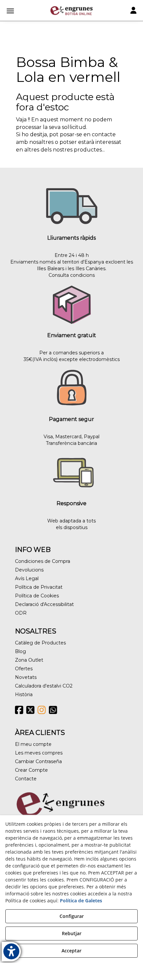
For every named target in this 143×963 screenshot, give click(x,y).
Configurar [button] (72, 916)
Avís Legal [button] (27, 578)
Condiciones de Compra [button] (42, 561)
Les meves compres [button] (39, 753)
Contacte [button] (26, 779)
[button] (71, 10)
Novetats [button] (26, 677)
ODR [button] (21, 613)
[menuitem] (71, 561)
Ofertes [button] (24, 669)
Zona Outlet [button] (29, 660)
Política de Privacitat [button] (39, 587)
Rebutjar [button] (71, 933)
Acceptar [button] (71, 950)
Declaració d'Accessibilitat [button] (44, 604)
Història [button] (24, 694)
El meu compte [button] (33, 744)
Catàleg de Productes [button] (40, 643)
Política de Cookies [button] (37, 596)
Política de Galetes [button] (81, 900)
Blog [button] (20, 651)
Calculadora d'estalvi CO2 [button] (43, 686)
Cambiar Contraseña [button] (38, 761)
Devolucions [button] (29, 570)
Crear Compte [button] (31, 770)
